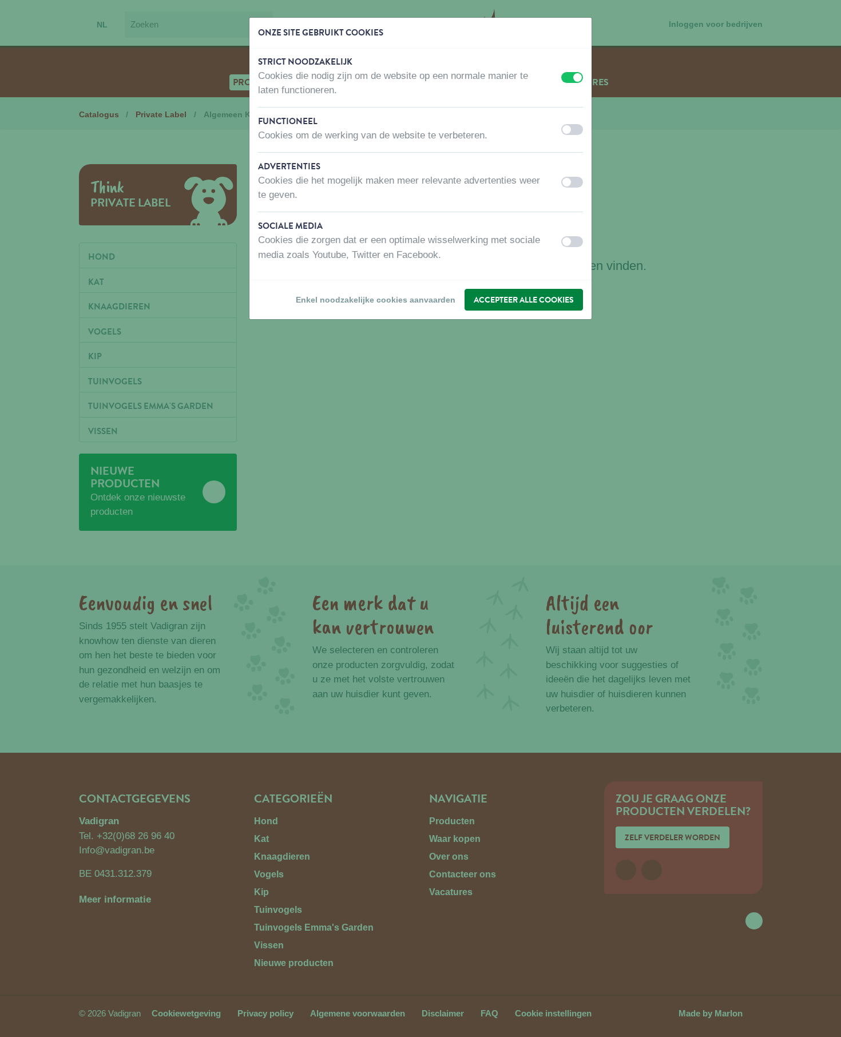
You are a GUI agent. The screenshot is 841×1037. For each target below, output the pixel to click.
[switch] (572, 77)
